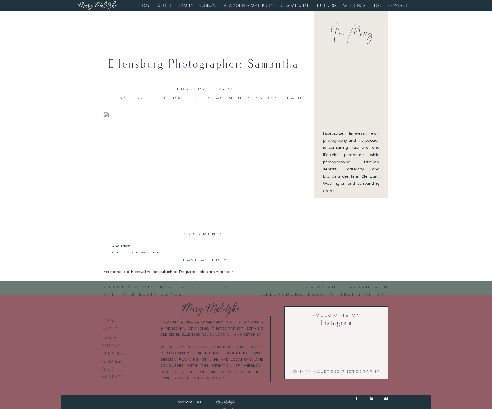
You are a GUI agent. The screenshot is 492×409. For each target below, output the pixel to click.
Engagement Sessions (241, 97)
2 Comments (203, 233)
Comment (114, 283)
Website (111, 391)
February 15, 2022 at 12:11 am (140, 253)
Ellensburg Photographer (151, 97)
